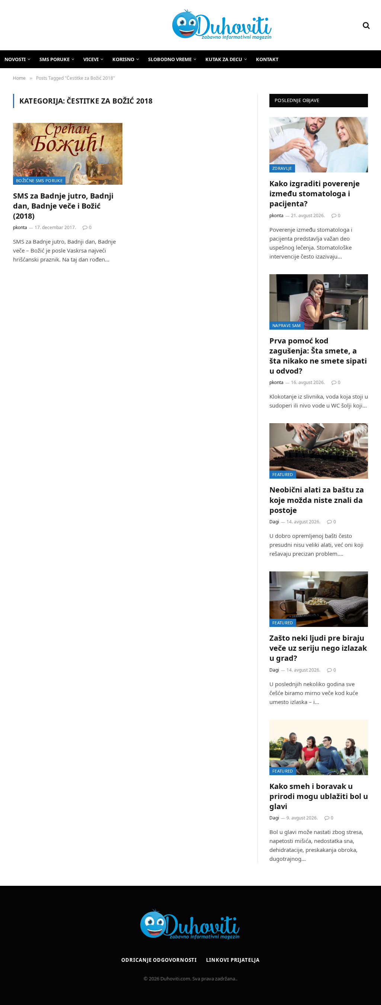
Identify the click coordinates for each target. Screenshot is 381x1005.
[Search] (365, 25)
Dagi (274, 522)
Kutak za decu (223, 59)
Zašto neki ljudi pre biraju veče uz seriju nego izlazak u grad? (318, 648)
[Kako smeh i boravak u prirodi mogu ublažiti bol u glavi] (318, 747)
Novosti (15, 59)
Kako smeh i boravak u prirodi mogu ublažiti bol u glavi (318, 796)
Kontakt (267, 59)
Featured (282, 474)
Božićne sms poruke (39, 180)
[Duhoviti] (142, 25)
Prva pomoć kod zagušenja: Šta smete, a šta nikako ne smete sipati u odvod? (318, 356)
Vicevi (91, 59)
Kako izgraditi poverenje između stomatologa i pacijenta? (314, 193)
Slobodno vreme (170, 59)
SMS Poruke (54, 59)
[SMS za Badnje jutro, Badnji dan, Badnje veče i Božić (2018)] (67, 153)
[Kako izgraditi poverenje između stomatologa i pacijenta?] (318, 144)
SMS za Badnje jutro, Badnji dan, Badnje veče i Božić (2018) (63, 206)
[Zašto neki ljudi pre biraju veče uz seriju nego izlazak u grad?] (318, 599)
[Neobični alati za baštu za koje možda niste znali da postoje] (318, 451)
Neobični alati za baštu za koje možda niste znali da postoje (316, 500)
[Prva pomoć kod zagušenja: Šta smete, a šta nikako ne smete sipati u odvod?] (318, 302)
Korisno (123, 59)
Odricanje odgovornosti (159, 960)
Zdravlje (282, 168)
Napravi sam (286, 325)
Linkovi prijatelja (232, 960)
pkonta (20, 227)
